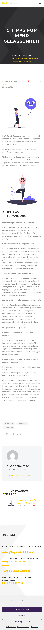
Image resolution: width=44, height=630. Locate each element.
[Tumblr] (14, 434)
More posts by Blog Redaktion (20, 475)
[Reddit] (20, 434)
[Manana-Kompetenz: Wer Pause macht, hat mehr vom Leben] (12, 503)
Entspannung (9, 423)
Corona (5, 84)
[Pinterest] (10, 434)
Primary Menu (40, 3)
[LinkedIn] (17, 434)
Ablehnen (22, 615)
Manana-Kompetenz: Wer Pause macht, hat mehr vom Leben (27, 503)
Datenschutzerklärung (23, 627)
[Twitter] (7, 434)
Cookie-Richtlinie (11, 627)
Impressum (34, 627)
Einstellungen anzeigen (22, 622)
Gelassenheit (23, 423)
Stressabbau (9, 427)
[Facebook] (4, 434)
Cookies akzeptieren (22, 609)
